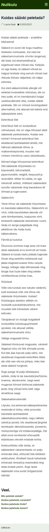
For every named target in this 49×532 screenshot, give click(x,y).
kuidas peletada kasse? (14, 508)
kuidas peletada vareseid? (16, 500)
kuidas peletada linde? (14, 504)
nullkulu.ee (5, 527)
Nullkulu (9, 4)
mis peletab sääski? (12, 496)
